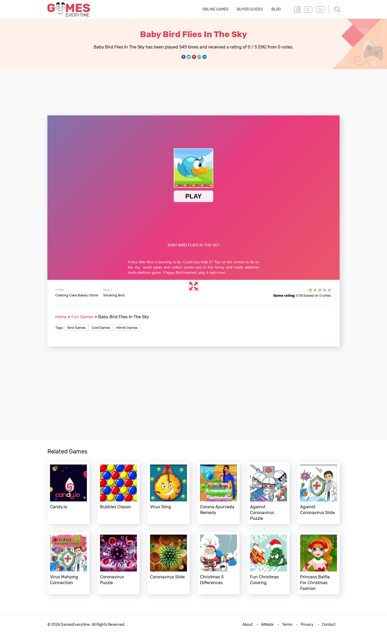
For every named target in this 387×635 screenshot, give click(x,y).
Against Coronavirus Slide (318, 493)
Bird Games (76, 328)
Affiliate (267, 624)
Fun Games (82, 316)
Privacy (307, 624)
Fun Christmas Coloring (268, 563)
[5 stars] (329, 290)
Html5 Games (127, 328)
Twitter (308, 9)
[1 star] (310, 290)
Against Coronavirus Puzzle (268, 493)
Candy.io (68, 493)
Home (61, 316)
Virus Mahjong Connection (68, 563)
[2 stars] (315, 290)
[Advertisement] (193, 89)
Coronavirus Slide (168, 563)
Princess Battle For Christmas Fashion (318, 563)
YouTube (320, 9)
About (247, 624)
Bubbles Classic (118, 493)
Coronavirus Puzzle (118, 563)
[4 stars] (324, 290)
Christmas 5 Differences (218, 563)
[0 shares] (183, 57)
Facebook (297, 9)
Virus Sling (168, 493)
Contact (328, 624)
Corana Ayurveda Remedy (218, 493)
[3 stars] (319, 290)
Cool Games (101, 328)
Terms (287, 624)
